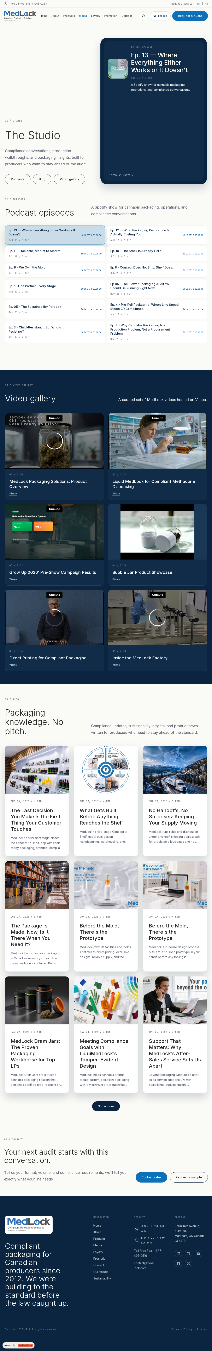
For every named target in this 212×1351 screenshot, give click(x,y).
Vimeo (13, 493)
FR (206, 3)
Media (83, 15)
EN (198, 3)
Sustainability (102, 1278)
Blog (42, 179)
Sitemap (201, 1329)
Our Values (100, 1271)
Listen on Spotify (120, 175)
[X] (188, 1263)
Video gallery (69, 179)
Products (69, 15)
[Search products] (143, 15)
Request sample (181, 3)
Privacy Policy (181, 1329)
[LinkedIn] (178, 1253)
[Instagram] (188, 1253)
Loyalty (95, 15)
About (55, 15)
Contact (127, 15)
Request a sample (189, 1177)
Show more (106, 1106)
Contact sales (151, 1177)
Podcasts (17, 179)
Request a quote (190, 16)
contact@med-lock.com (144, 1265)
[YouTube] (198, 1253)
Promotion (110, 15)
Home (43, 15)
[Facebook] (178, 1263)
